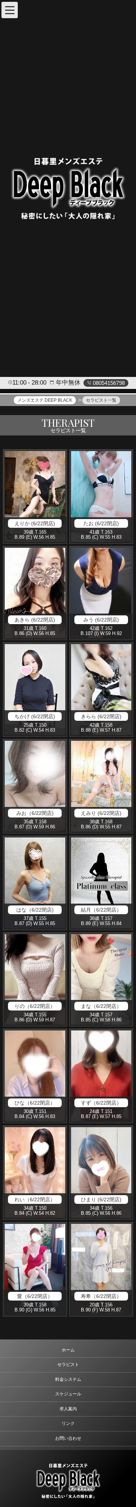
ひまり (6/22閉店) (101, 1199)
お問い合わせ (68, 1438)
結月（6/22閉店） (101, 910)
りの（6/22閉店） (35, 1006)
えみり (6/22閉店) (101, 813)
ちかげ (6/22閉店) (35, 716)
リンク (68, 1423)
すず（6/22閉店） (101, 1103)
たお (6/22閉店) (101, 523)
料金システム (68, 1379)
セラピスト (68, 1364)
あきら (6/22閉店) (35, 620)
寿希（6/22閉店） (101, 1296)
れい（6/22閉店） (35, 1199)
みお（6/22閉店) (35, 813)
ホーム (68, 1350)
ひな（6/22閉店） (35, 1103)
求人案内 (68, 1408)
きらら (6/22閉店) (101, 716)
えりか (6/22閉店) (35, 523)
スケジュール (68, 1394)
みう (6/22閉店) (101, 620)
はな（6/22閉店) (35, 910)
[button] (9, 10)
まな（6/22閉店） (101, 1006)
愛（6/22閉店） (35, 1296)
